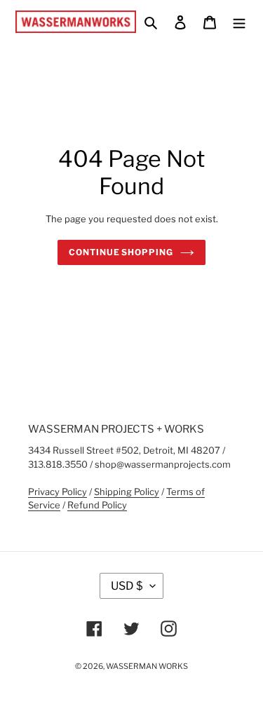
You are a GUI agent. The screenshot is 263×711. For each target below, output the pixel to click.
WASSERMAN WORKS (147, 666)
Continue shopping (121, 252)
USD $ (127, 585)
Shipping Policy (126, 491)
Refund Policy (97, 504)
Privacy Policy (57, 491)
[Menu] (239, 21)
